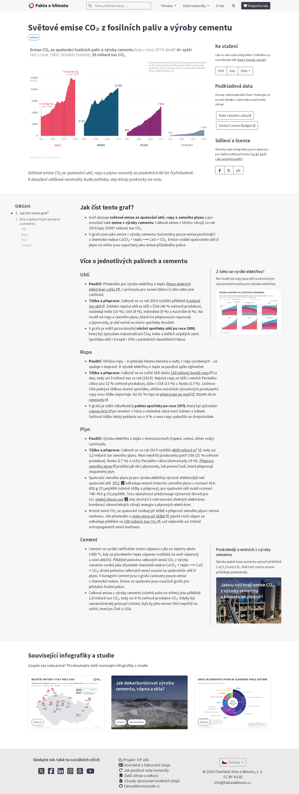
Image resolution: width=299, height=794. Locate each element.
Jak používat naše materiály (146, 770)
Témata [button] (167, 6)
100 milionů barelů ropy (190, 372)
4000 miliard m (184, 450)
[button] (238, 170)
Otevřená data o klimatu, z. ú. (239, 771)
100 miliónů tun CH (140, 521)
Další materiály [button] (194, 6)
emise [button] (34, 37)
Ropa (24, 234)
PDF (221, 71)
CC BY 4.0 (257, 154)
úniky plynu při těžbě (148, 516)
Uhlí (23, 229)
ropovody (96, 399)
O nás (220, 6)
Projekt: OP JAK (136, 759)
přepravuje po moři (175, 394)
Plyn (24, 240)
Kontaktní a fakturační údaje (146, 765)
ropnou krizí (98, 411)
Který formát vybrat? (252, 60)
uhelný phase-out (109, 499)
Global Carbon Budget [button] (235, 125)
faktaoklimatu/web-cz (141, 786)
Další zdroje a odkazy (140, 775)
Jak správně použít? (229, 159)
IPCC (116, 483)
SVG (232, 71)
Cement (26, 245)
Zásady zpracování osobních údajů (151, 780)
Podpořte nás (257, 6)
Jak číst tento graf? (34, 213)
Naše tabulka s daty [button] (233, 115)
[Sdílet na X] (228, 170)
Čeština (235, 762)
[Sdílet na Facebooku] (219, 170)
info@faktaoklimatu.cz (232, 782)
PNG (244, 71)
